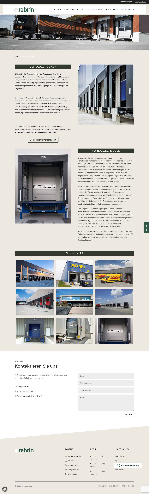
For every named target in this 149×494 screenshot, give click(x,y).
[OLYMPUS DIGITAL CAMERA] (114, 343)
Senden (128, 414)
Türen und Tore (113, 9)
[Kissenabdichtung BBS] (114, 286)
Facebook (120, 456)
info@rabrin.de (140, 2)
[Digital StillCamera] (35, 343)
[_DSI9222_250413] (74, 315)
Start (17, 56)
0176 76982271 (73, 474)
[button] (5, 489)
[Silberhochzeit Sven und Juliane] (74, 343)
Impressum (125, 486)
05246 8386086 (73, 465)
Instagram (120, 461)
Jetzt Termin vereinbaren (43, 140)
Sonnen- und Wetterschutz (68, 9)
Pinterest (120, 469)
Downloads (102, 486)
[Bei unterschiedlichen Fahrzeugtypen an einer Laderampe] (74, 286)
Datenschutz (114, 486)
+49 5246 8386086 (125, 2)
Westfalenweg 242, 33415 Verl (29, 396)
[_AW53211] (35, 286)
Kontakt (146, 227)
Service (129, 9)
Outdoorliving (93, 9)
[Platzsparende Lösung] (114, 315)
